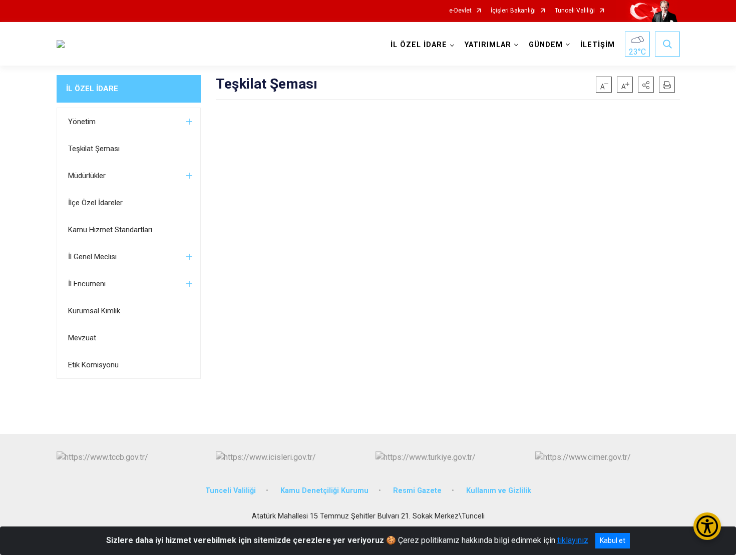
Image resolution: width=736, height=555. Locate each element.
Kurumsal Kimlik (94, 310)
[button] (646, 85)
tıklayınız (572, 540)
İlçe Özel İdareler (95, 202)
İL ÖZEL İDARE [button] (419, 45)
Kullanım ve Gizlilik (498, 490)
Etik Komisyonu (93, 364)
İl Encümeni (87, 283)
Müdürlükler (87, 175)
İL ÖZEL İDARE (92, 88)
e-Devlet (460, 11)
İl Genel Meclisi (92, 256)
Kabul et (612, 540)
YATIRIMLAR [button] (488, 45)
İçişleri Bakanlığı (513, 11)
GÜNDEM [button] (546, 45)
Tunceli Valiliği (575, 11)
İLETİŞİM (597, 45)
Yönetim (82, 121)
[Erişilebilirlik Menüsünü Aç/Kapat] (707, 526)
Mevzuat (82, 337)
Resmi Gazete (417, 490)
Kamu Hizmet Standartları (110, 229)
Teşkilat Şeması (94, 148)
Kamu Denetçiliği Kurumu (324, 490)
